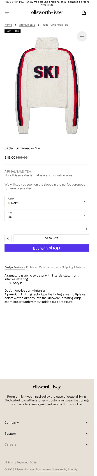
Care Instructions (50, 267)
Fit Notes (32, 267)
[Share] (8, 238)
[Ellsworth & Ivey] (47, 387)
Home (8, 25)
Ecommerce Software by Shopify (56, 470)
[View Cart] (83, 12)
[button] (10, 12)
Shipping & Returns (73, 267)
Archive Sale (27, 25)
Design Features (15, 267)
